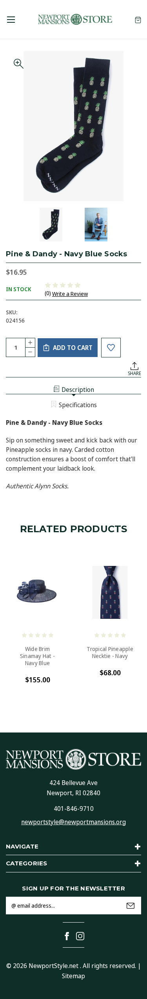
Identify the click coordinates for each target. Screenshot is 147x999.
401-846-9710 (74, 808)
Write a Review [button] (70, 293)
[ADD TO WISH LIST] (111, 347)
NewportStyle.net (53, 965)
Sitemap (73, 976)
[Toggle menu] (11, 19)
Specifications (78, 405)
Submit (130, 906)
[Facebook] (67, 936)
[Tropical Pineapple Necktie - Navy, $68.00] (109, 592)
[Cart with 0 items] (138, 19)
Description (78, 389)
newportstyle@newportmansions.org (73, 822)
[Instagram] (80, 936)
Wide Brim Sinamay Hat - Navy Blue (37, 656)
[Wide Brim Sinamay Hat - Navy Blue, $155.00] (37, 592)
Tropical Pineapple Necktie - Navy (110, 652)
